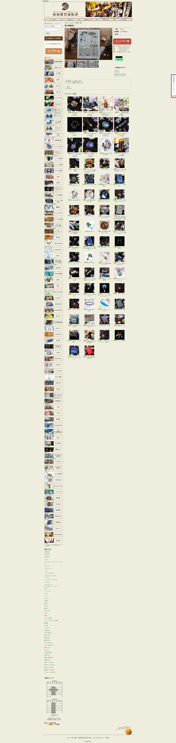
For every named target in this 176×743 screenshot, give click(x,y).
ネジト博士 (47, 446)
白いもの (46, 650)
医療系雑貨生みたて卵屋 (50, 264)
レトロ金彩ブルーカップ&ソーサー (105, 217)
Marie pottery (47, 488)
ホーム (53, 19)
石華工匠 (46, 385)
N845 (45, 282)
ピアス (46, 559)
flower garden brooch (75, 200)
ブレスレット (47, 568)
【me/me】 (47, 507)
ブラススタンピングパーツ (51, 234)
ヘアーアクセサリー (49, 573)
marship (46, 482)
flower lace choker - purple (91, 310)
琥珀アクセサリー (48, 119)
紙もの (46, 603)
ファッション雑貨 (48, 167)
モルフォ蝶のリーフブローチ (92, 154)
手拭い (46, 588)
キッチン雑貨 (47, 173)
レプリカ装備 (47, 197)
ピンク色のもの (48, 642)
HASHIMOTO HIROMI (50, 458)
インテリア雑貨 (48, 161)
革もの (46, 613)
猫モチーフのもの (48, 667)
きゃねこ (46, 319)
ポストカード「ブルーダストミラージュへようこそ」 (74, 358)
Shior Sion (46, 361)
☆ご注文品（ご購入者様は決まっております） (53, 545)
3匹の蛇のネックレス (106, 247)
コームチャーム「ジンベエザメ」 (106, 310)
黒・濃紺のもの (48, 652)
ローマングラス (48, 149)
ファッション (47, 591)
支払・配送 (74, 737)
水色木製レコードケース (76, 326)
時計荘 (46, 422)
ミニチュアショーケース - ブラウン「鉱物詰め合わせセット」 (89, 171)
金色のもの (47, 655)
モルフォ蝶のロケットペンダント (92, 134)
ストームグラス (48, 216)
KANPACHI (47, 307)
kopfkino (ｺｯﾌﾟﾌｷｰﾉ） (49, 349)
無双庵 (46, 501)
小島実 (46, 343)
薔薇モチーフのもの (49, 669)
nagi (45, 440)
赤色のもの (47, 630)
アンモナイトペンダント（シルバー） (75, 263)
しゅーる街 (47, 379)
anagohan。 (47, 252)
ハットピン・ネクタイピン (51, 579)
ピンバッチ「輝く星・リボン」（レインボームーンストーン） (104, 295)
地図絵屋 (46, 404)
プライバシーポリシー (98, 737)
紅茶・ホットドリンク (49, 82)
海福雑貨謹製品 (48, 64)
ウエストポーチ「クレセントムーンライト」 (104, 200)
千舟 (45, 410)
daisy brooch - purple (107, 153)
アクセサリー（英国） (49, 137)
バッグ (46, 596)
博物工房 (46, 452)
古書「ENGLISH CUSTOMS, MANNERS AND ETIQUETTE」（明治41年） (119, 218)
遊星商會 (46, 513)
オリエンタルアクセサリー (51, 131)
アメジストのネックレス (76, 295)
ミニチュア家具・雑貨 (49, 228)
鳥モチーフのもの (48, 662)
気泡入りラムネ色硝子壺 (106, 279)
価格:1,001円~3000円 (120, 74)
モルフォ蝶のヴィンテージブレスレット (123, 134)
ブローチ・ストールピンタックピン (50, 576)
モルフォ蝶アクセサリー (50, 125)
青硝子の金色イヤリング (91, 326)
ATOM (56, 724)
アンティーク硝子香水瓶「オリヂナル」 (90, 279)
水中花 (46, 240)
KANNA (46, 301)
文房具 (46, 185)
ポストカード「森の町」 (121, 185)
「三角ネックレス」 (121, 293)
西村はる (46, 470)
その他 (46, 625)
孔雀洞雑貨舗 (47, 325)
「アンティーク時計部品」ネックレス (120, 200)
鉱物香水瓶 (47, 143)
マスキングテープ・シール (51, 191)
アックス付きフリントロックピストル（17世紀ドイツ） (119, 233)
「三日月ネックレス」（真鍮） (76, 170)
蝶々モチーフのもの (49, 664)
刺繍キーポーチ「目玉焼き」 (106, 185)
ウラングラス (47, 100)
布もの (46, 605)
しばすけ (46, 367)
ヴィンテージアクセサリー (51, 107)
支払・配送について (70, 19)
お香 (45, 179)
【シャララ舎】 (48, 373)
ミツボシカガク (48, 494)
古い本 (46, 94)
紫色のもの (47, 640)
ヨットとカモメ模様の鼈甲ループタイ (120, 170)
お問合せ (106, 19)
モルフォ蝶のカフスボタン (92, 113)
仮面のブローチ (76, 185)
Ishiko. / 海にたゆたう (49, 258)
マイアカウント (53, 23)
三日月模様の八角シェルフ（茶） (106, 232)
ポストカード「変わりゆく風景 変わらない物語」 (89, 248)
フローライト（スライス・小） (121, 279)
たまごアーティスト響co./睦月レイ (52, 398)
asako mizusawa (48, 246)
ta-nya (45, 391)
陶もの (46, 608)
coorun (45, 331)
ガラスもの (47, 610)
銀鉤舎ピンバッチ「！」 (76, 133)
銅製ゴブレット (122, 325)
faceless (46, 537)
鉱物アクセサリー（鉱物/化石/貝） (53, 113)
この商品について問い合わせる (123, 46)
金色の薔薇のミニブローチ (76, 248)
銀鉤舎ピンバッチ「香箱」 (121, 247)
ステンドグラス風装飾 (49, 204)
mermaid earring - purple (91, 184)
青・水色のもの (48, 633)
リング (46, 570)
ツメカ (46, 416)
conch (45, 355)
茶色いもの (47, 647)
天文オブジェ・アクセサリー (51, 155)
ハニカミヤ (47, 464)
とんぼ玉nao (47, 428)
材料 (45, 615)
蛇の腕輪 (106, 168)
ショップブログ (88, 19)
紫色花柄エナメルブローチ (77, 113)
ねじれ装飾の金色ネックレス (106, 264)
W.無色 (46, 543)
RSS (50, 724)
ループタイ (47, 582)
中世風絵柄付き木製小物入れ (91, 342)
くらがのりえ (47, 337)
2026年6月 (46, 556)
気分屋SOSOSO (48, 313)
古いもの (46, 88)
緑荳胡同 (46, 525)
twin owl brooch (90, 262)
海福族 (46, 623)
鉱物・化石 (47, 70)
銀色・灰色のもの (48, 657)
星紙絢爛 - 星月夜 (106, 325)
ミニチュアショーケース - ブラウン (75, 216)
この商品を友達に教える (123, 48)
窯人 (45, 288)
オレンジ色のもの (48, 645)
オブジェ (46, 598)
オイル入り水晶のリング (91, 295)
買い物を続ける (123, 50)
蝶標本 (46, 210)
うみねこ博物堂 (48, 276)
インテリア (47, 628)
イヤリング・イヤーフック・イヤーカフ (53, 562)
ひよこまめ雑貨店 (48, 476)
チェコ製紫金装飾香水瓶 (124, 113)
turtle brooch (91, 231)
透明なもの (47, 660)
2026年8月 (46, 552)
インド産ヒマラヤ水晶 (76, 279)
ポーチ (46, 593)
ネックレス (47, 565)
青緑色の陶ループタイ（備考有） (75, 232)
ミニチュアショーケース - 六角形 (122, 154)
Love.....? (46, 531)
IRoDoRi (46, 270)
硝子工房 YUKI (48, 294)
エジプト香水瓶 (48, 222)
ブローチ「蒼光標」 (121, 340)
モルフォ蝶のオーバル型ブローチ (108, 134)
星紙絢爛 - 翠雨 (121, 309)
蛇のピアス (91, 215)
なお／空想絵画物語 (49, 434)
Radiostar (46, 519)
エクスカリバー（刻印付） (76, 341)
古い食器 (46, 76)
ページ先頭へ (128, 732)
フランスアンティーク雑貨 (51, 620)
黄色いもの (47, 635)
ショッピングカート (123, 19)
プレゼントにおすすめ (49, 672)
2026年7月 (46, 554)
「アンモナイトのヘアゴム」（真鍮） (105, 341)
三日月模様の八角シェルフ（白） (91, 200)
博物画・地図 (78, 22)
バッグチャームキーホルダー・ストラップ (51, 585)
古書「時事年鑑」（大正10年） (91, 357)
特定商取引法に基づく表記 (123, 51)
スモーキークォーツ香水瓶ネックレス (107, 113)
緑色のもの (47, 637)
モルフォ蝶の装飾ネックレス (77, 154)
